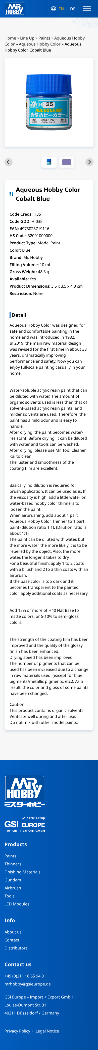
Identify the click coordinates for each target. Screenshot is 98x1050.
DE (72, 9)
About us (13, 932)
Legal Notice (47, 1031)
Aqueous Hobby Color (40, 44)
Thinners (13, 864)
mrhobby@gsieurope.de (28, 984)
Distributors (16, 948)
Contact (12, 940)
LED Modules (17, 904)
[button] (49, 162)
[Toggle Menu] (87, 9)
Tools (10, 896)
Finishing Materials (22, 872)
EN (61, 9)
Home (10, 38)
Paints (44, 38)
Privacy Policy (17, 1031)
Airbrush (13, 888)
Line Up (27, 38)
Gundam (13, 880)
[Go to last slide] (9, 162)
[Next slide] (89, 162)
